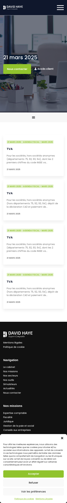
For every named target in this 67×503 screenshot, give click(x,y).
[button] (62, 438)
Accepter (33, 473)
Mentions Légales (44, 498)
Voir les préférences (33, 491)
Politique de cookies (24, 498)
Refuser (33, 482)
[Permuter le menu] (33, 117)
